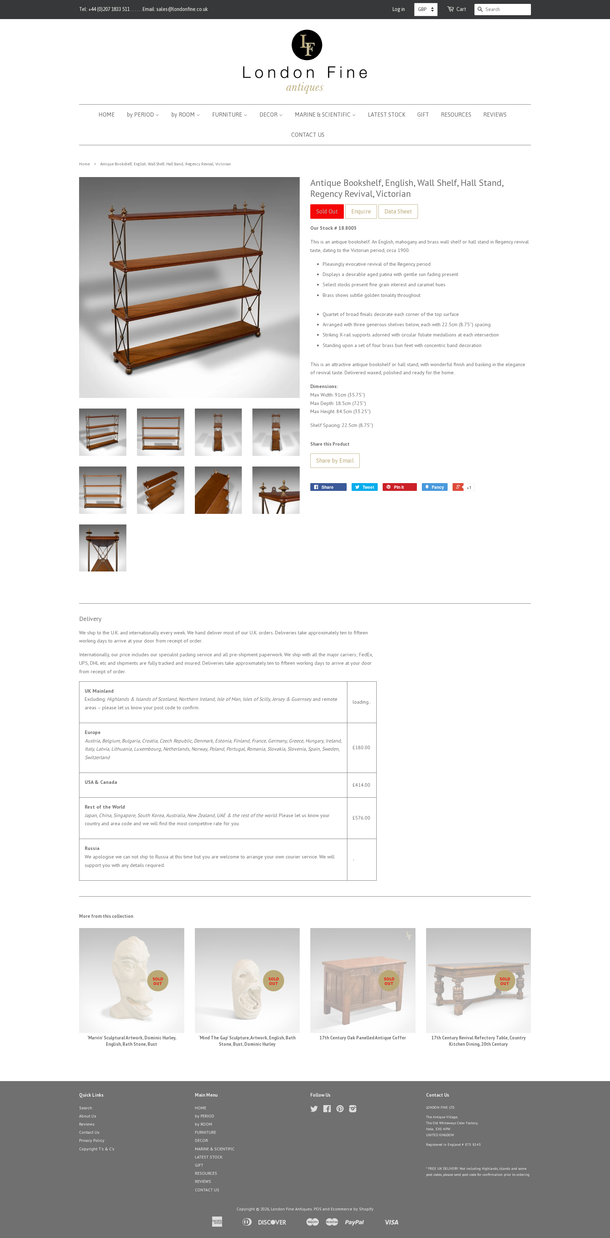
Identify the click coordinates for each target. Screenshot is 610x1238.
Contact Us (89, 1132)
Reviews (87, 1124)
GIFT (423, 114)
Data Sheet (398, 211)
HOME (106, 114)
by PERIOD (141, 114)
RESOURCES (456, 114)
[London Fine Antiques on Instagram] (353, 1110)
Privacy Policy (91, 1140)
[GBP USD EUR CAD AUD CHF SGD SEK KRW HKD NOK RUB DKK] (426, 9)
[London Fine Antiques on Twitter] (314, 1110)
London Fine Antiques (291, 1208)
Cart (461, 9)
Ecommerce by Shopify (352, 1208)
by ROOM (183, 114)
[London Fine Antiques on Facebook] (327, 1110)
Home (84, 164)
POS (318, 1208)
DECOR (269, 114)
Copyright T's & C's (96, 1148)
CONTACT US (307, 134)
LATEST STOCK (386, 114)
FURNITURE (228, 114)
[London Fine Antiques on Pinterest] (340, 1110)
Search (85, 1107)
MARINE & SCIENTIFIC (323, 114)
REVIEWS (495, 114)
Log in (398, 9)
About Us (87, 1116)
